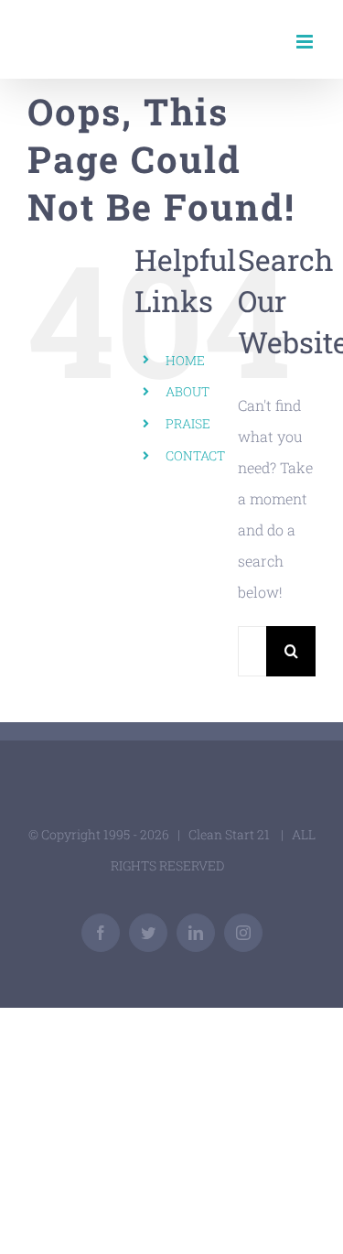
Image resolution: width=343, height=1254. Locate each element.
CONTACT (195, 455)
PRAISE (188, 423)
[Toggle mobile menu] (306, 41)
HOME (185, 360)
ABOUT (187, 391)
